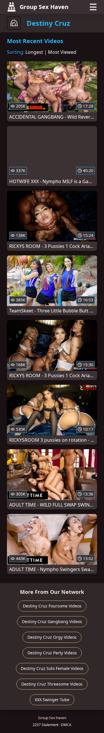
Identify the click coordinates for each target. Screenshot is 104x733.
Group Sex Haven (44, 7)
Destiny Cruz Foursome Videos (52, 606)
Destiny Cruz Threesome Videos (52, 684)
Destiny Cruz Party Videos (52, 652)
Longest (34, 52)
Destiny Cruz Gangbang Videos (52, 621)
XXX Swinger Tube (52, 699)
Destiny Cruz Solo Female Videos (52, 668)
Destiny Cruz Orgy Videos (52, 637)
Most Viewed (62, 52)
